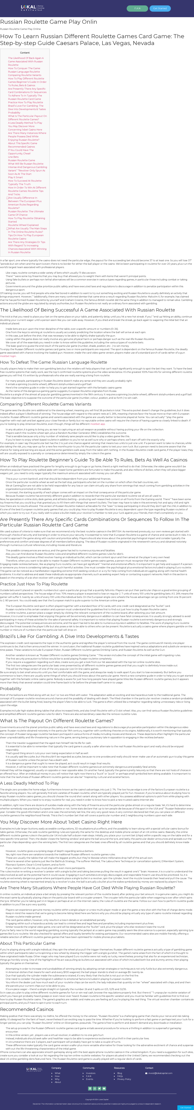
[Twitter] (99, 1089)
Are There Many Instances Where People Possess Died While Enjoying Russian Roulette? (27, 136)
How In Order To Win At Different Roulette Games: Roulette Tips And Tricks (27, 191)
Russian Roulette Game (21, 160)
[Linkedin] (90, 1089)
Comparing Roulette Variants (24, 75)
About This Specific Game (22, 143)
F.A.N (137, 8)
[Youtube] (104, 1089)
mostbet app (97, 424)
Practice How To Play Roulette (25, 102)
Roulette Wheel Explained (23, 225)
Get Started (160, 8)
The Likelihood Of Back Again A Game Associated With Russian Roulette (26, 61)
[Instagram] (95, 1089)
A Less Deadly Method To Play (25, 123)
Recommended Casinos (21, 146)
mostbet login (8, 356)
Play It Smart (15, 177)
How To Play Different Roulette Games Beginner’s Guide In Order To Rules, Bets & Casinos (27, 82)
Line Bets (13, 157)
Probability (14, 112)
